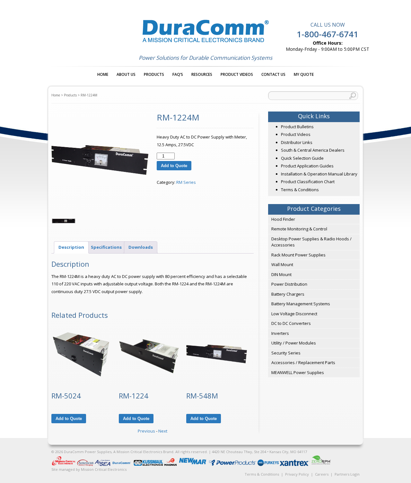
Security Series (286, 353)
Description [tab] (71, 247)
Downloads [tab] (140, 247)
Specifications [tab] (106, 247)
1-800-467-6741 (327, 34)
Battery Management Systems (300, 304)
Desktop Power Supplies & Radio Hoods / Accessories (311, 242)
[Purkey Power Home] (269, 464)
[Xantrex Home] (295, 464)
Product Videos (237, 74)
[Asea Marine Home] (102, 464)
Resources (201, 74)
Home (102, 74)
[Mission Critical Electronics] (64, 464)
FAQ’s (177, 74)
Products (154, 74)
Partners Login (347, 474)
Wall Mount (282, 264)
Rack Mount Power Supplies (298, 255)
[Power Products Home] (233, 464)
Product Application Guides (307, 166)
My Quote (304, 74)
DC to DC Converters (291, 323)
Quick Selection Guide (302, 158)
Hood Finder (283, 219)
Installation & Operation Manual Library (319, 174)
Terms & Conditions (300, 189)
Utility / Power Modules (293, 343)
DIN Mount (281, 274)
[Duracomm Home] (122, 464)
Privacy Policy (297, 474)
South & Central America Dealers (313, 150)
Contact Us (273, 74)
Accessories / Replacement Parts (303, 362)
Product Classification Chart (308, 181)
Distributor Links (296, 142)
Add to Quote (174, 165)
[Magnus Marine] (171, 464)
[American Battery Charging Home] (85, 464)
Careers (321, 474)
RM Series (186, 182)
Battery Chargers (287, 294)
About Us (126, 74)
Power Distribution (289, 284)
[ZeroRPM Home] (320, 464)
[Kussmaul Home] (149, 464)
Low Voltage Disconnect (294, 314)
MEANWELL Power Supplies (297, 372)
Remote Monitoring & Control (299, 229)
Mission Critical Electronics (104, 469)
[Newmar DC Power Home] (193, 464)
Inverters (280, 333)
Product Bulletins (297, 127)
